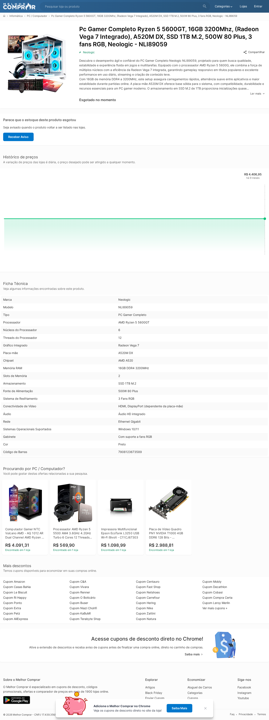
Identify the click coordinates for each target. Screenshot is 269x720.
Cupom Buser (79, 603)
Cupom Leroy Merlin (216, 603)
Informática (16, 15)
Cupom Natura (146, 619)
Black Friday (153, 693)
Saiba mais (192, 654)
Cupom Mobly (212, 581)
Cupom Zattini (145, 613)
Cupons (192, 698)
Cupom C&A (78, 581)
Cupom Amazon (14, 581)
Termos (261, 714)
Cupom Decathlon (214, 587)
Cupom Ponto (12, 603)
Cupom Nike (144, 608)
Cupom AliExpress (15, 619)
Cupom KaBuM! (80, 613)
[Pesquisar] (204, 6)
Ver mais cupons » (214, 608)
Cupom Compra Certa (217, 597)
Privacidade (246, 714)
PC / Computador (37, 15)
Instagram (244, 693)
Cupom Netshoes (148, 592)
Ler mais (255, 93)
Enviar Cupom (154, 698)
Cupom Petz (11, 613)
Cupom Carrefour (148, 597)
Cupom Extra (12, 608)
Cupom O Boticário (82, 597)
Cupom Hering (146, 603)
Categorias (194, 693)
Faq (232, 714)
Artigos (150, 687)
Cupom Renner (80, 592)
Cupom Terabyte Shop (85, 619)
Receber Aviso (18, 137)
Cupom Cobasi (212, 592)
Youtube (243, 698)
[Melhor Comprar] (20, 6)
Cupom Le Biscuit (15, 592)
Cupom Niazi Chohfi (83, 608)
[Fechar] (206, 708)
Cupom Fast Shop (148, 587)
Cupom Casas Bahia (17, 587)
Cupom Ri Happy (14, 597)
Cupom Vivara (79, 587)
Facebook (244, 687)
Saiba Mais (179, 708)
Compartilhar (256, 52)
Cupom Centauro (147, 581)
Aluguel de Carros (199, 687)
